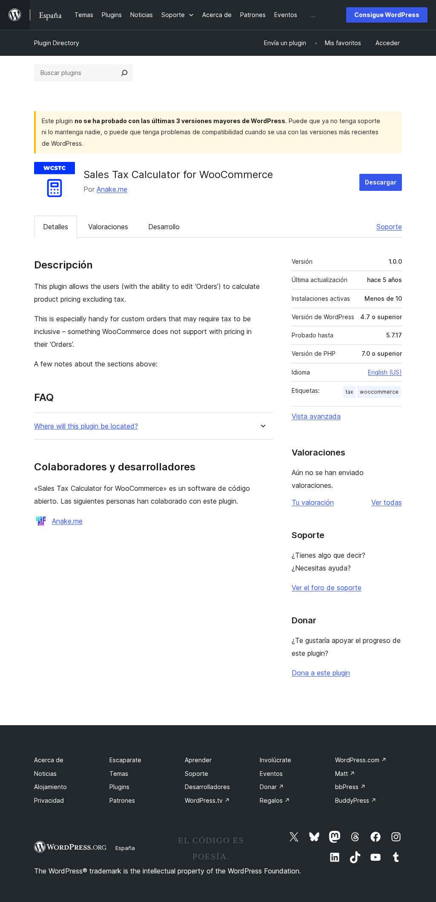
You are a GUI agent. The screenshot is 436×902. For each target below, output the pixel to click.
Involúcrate (275, 760)
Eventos (271, 773)
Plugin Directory (56, 42)
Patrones (122, 800)
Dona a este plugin (321, 673)
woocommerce (379, 392)
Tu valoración (313, 502)
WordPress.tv (207, 800)
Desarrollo (164, 226)
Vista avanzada (316, 416)
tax (349, 392)
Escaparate (125, 760)
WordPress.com (361, 760)
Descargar (380, 182)
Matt (345, 773)
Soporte (389, 226)
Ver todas (386, 502)
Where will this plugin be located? (86, 426)
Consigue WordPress (386, 14)
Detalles (55, 226)
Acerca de (48, 760)
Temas (118, 773)
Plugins (119, 786)
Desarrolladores (207, 786)
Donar (272, 786)
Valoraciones (108, 226)
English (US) (385, 372)
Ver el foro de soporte (326, 587)
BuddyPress (355, 800)
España (125, 847)
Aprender (198, 760)
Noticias (45, 773)
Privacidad (49, 800)
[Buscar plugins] (124, 72)
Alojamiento (50, 786)
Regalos (275, 800)
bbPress (350, 786)
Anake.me (112, 189)
